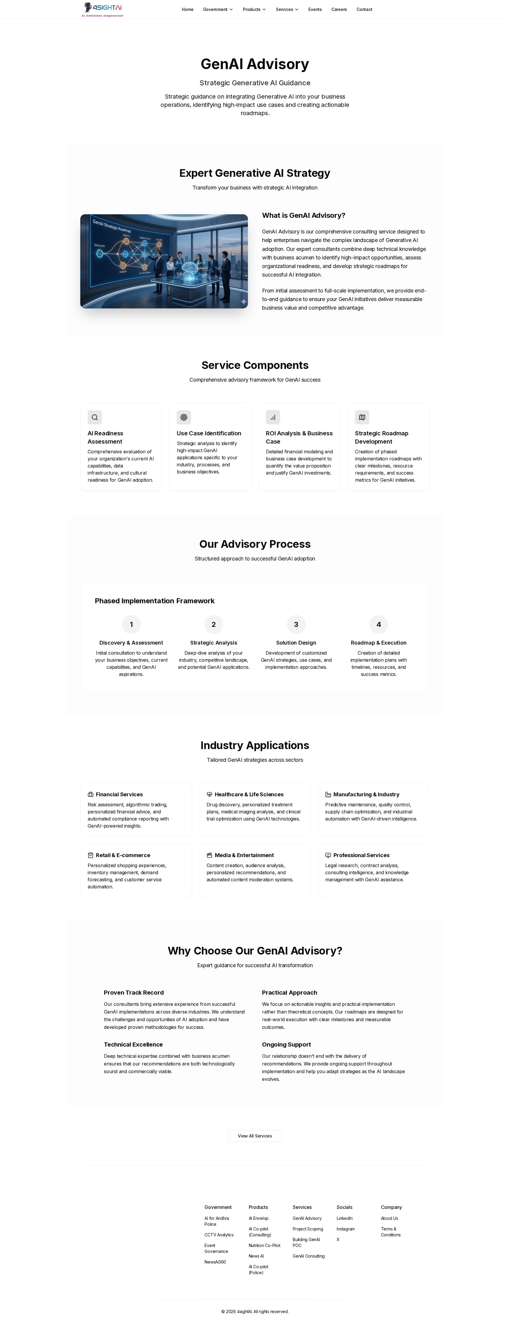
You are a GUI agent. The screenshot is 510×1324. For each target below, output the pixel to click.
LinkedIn (344, 1218)
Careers (339, 9)
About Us (389, 1218)
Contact (364, 9)
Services (284, 9)
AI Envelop (259, 1218)
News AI (256, 1255)
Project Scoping (308, 1228)
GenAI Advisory (307, 1218)
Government (215, 9)
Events (315, 9)
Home (187, 9)
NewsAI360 (215, 1261)
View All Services (255, 1135)
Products (252, 9)
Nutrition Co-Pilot (264, 1245)
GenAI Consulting (309, 1255)
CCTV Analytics (219, 1234)
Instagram (346, 1228)
